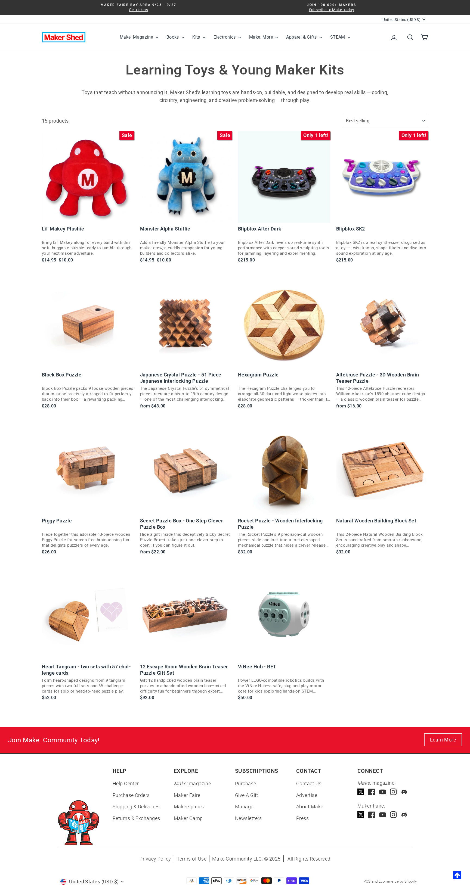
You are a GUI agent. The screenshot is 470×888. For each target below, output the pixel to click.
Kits (196, 37)
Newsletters (248, 818)
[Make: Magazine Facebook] (371, 792)
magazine (192, 783)
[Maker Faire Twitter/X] (360, 814)
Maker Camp (188, 818)
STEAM (338, 37)
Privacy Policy (155, 858)
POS (367, 881)
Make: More (261, 37)
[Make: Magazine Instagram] (393, 792)
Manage (244, 806)
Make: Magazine (137, 37)
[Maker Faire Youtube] (382, 814)
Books (173, 37)
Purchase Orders (131, 795)
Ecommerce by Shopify (398, 881)
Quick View (88, 216)
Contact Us (308, 783)
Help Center (126, 783)
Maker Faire (187, 795)
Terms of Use (191, 858)
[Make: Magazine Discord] (404, 792)
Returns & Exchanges (136, 818)
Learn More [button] (443, 739)
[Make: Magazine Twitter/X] (360, 792)
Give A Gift (246, 795)
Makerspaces (189, 806)
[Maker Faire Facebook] (371, 814)
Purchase (245, 783)
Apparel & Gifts (302, 37)
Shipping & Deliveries (136, 806)
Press (302, 818)
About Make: (310, 806)
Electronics (225, 37)
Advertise (306, 795)
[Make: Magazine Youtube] (382, 792)
